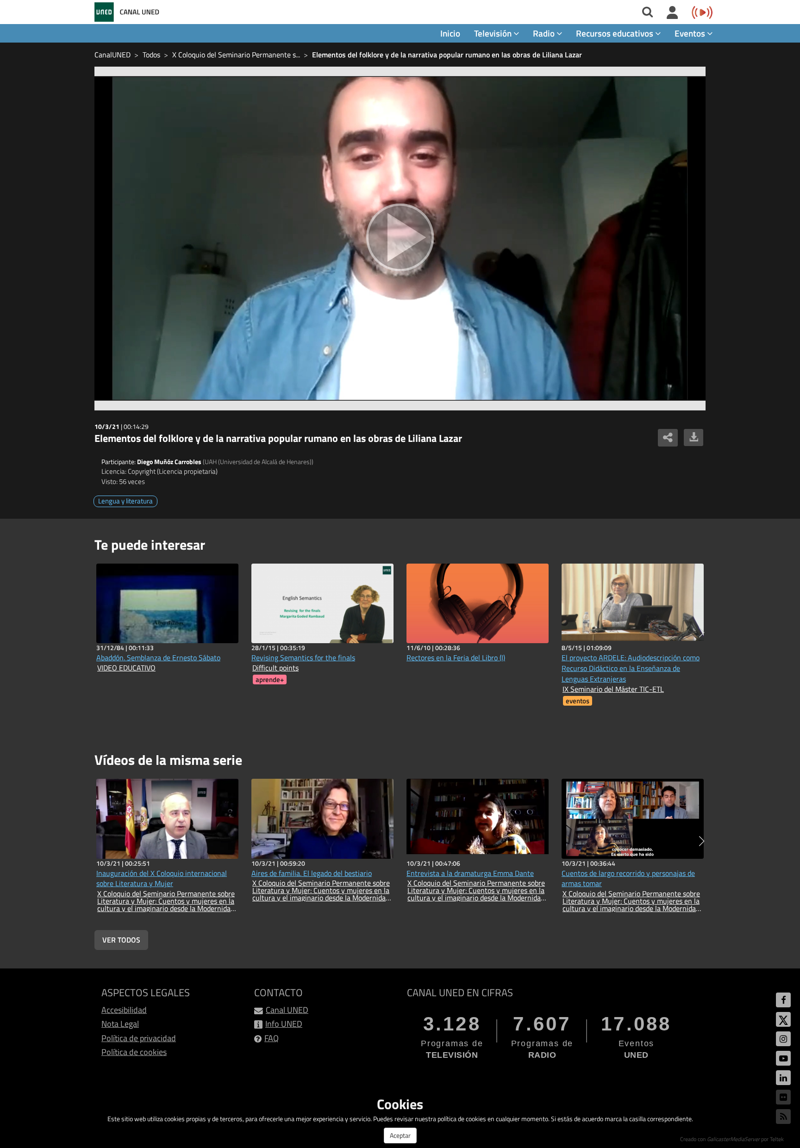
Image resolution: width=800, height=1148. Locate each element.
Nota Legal (120, 1024)
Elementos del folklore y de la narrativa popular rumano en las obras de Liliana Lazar (447, 54)
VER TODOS (121, 939)
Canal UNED (287, 1010)
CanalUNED (112, 54)
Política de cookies (134, 1052)
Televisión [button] (493, 33)
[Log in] (672, 13)
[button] (701, 632)
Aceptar (400, 1135)
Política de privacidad (138, 1038)
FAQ (271, 1038)
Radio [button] (544, 33)
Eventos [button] (691, 33)
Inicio (450, 33)
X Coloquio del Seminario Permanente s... (236, 54)
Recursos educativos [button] (615, 33)
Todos (151, 54)
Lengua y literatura (125, 501)
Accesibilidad (124, 1010)
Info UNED (283, 1024)
